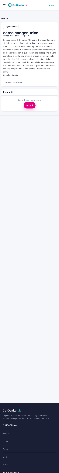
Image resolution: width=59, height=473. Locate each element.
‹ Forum (4, 18)
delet (14, 36)
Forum (5, 449)
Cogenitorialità (11, 26)
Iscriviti (6, 433)
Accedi (52, 5)
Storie (5, 464)
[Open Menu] (4, 5)
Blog (5, 457)
